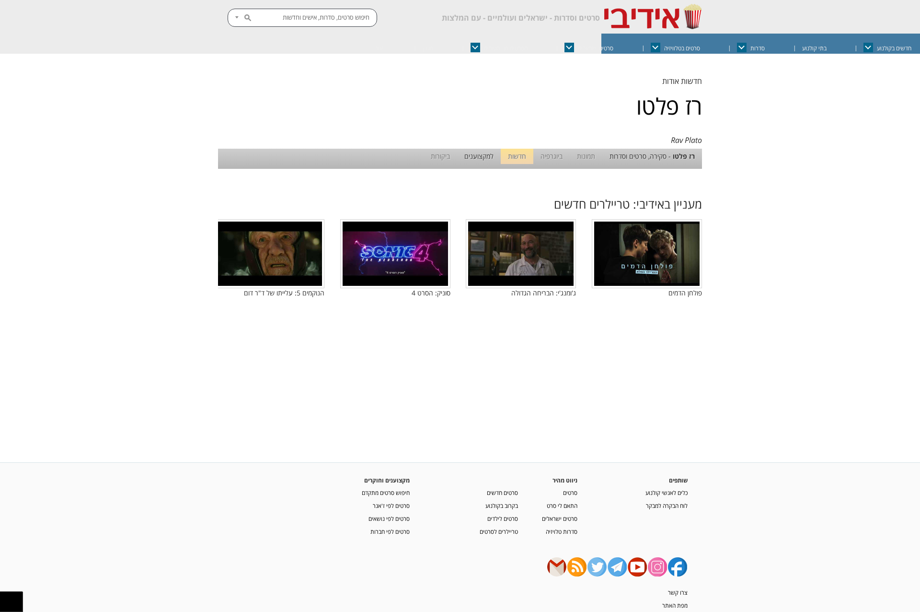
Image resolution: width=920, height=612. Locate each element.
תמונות (586, 156)
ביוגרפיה (551, 156)
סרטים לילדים (502, 518)
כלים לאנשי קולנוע (666, 492)
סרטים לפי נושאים (389, 518)
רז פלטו (669, 106)
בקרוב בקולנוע (501, 505)
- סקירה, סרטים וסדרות (652, 156)
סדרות (757, 48)
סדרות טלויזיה (561, 531)
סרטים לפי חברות (390, 531)
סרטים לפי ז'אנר (391, 505)
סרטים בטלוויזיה (682, 48)
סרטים (570, 492)
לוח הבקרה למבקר (667, 505)
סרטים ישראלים (595, 48)
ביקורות (440, 156)
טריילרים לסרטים (499, 531)
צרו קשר (678, 592)
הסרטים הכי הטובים (506, 48)
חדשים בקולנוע (894, 48)
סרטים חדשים (502, 492)
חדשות (517, 156)
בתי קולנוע (814, 48)
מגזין (428, 48)
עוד (379, 48)
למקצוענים (479, 156)
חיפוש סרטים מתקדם (386, 492)
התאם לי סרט (562, 505)
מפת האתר (675, 605)
